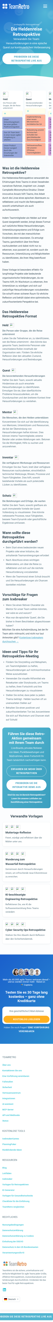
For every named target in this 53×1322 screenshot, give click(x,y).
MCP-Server (8, 1109)
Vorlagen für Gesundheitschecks (17, 1196)
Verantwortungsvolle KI (13, 1252)
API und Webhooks (11, 1115)
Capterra (28, 985)
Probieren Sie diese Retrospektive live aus (26, 58)
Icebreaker (7, 1179)
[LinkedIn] (4, 1290)
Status (5, 1121)
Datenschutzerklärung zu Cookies (18, 1236)
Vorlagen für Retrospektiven (26, 24)
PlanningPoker (9, 1144)
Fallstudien (7, 1082)
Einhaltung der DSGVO (12, 1241)
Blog (4, 1168)
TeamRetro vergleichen (13, 1207)
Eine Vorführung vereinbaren (15, 1076)
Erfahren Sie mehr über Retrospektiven (26, 771)
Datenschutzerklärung (12, 1230)
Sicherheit (7, 1087)
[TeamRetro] (15, 6)
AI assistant (7, 1104)
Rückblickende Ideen (12, 1150)
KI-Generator (8, 1190)
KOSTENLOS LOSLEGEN (26, 1019)
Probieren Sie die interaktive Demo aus (26, 785)
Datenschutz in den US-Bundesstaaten (20, 1247)
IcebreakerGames (10, 1139)
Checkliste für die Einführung (15, 1201)
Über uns (6, 1065)
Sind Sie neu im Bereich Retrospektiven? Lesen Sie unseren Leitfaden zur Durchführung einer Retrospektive (26, 798)
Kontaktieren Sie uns (12, 1070)
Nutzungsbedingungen (13, 1225)
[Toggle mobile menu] (45, 6)
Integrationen (8, 1098)
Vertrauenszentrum (11, 1093)
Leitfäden (6, 1173)
